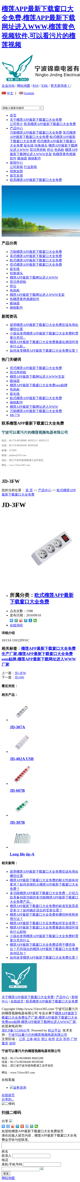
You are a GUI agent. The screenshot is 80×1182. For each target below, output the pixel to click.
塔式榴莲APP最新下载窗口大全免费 (36, 264)
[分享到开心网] (22, 1126)
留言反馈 (16, 175)
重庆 (5, 1043)
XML (44, 85)
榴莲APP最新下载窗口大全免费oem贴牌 (38, 385)
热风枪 (59, 149)
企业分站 (8, 85)
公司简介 (16, 124)
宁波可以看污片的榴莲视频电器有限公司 (37, 1034)
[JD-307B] (22, 815)
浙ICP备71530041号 (16, 1030)
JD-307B (17, 822)
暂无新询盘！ (60, 85)
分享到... (8, 1099)
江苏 (22, 1039)
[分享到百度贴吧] (27, 1126)
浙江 (44, 1039)
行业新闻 (30, 167)
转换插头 (41, 145)
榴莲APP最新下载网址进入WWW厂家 (48, 1022)
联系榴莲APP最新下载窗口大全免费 (50, 124)
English (29, 93)
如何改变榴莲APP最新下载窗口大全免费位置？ (44, 957)
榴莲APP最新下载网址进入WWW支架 (37, 294)
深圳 (12, 1043)
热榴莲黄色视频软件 (24, 299)
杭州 (51, 1039)
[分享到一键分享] (8, 1126)
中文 (10, 93)
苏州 (66, 1039)
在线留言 (17, 1001)
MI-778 (15, 415)
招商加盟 (16, 171)
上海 (29, 1039)
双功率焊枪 (38, 149)
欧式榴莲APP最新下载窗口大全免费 (36, 260)
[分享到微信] (35, 620)
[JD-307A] (22, 720)
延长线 (29, 145)
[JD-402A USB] (22, 751)
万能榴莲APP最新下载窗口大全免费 (36, 132)
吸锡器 (22, 158)
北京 (59, 1039)
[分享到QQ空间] (16, 620)
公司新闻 (16, 167)
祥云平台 (54, 1030)
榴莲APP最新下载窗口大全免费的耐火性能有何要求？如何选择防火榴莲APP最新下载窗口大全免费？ (44, 884)
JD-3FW (20, 673)
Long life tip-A (22, 854)
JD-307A (17, 727)
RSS (36, 85)
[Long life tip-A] (22, 847)
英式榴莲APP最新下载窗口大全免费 (36, 256)
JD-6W (19, 677)
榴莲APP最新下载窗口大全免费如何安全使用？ (44, 923)
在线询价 (16, 625)
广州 (74, 1039)
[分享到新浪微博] (21, 620)
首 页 (29, 490)
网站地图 (23, 85)
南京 (37, 1039)
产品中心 (16, 128)
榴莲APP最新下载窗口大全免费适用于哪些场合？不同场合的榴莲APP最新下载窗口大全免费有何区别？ (44, 949)
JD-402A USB (22, 759)
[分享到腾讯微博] (25, 620)
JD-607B (17, 790)
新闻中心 (16, 162)
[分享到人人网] (30, 620)
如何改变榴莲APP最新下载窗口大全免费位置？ (44, 350)
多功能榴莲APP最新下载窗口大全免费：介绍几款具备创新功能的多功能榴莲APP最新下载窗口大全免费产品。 (44, 897)
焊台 (50, 149)
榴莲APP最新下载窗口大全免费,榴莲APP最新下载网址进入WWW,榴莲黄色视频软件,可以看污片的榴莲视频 (38, 26)
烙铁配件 (34, 158)
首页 (13, 115)
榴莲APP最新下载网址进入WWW (34, 277)
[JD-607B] (22, 783)
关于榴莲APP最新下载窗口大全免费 (36, 119)
